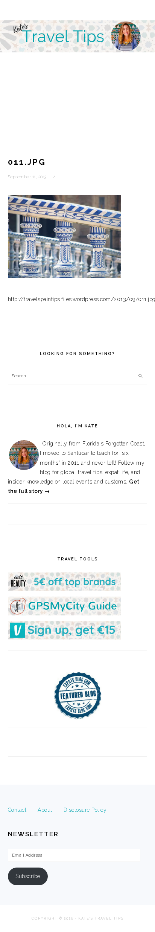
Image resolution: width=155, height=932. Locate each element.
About (45, 810)
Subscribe (27, 876)
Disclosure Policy (85, 810)
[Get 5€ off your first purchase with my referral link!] (64, 589)
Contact (17, 810)
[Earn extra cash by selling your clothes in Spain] (64, 638)
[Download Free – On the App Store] (64, 614)
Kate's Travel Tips (77, 65)
